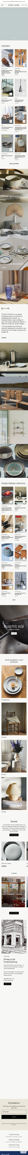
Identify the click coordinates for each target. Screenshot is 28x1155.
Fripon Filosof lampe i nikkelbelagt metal (19, 101)
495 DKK (3, 75)
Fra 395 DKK (17, 568)
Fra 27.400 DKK (4, 130)
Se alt (14, 599)
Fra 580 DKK (17, 540)
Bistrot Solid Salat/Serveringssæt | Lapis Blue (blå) (21, 72)
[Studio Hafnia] (14, 5)
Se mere (4, 199)
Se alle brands (14, 834)
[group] (14, 1)
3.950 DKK (17, 159)
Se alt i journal (14, 913)
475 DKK (3, 568)
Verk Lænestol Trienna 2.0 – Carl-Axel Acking (7, 128)
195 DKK (3, 158)
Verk (2, 125)
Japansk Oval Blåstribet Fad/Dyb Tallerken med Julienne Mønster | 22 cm (6, 509)
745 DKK (3, 540)
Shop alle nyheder (14, 163)
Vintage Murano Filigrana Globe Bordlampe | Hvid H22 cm (20, 157)
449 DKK (16, 74)
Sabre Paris (17, 68)
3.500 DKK (17, 131)
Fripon (16, 98)
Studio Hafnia (4, 68)
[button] (22, 5)
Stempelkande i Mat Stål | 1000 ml (20, 508)
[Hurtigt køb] (10, 121)
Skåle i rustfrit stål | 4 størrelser (5, 594)
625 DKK (16, 510)
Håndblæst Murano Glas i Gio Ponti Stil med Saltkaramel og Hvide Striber (6, 72)
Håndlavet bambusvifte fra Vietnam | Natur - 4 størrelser (20, 537)
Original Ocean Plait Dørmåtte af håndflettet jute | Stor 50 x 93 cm (7, 537)
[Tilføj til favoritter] (11, 51)
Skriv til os (7, 983)
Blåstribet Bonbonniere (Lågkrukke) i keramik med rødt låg (7, 566)
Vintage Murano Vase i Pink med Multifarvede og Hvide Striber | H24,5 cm (20, 128)
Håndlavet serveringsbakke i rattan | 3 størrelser (20, 566)
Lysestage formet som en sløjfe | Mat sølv (20, 594)
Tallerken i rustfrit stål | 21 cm (6, 156)
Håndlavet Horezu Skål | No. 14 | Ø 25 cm (6, 101)
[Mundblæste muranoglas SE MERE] (14, 23)
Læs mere (3, 337)
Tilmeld (14, 1117)
